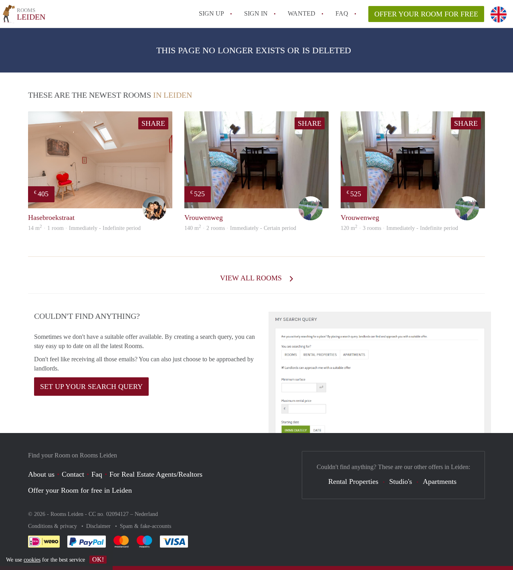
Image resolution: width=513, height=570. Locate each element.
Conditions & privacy (53, 526)
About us (41, 474)
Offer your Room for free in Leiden (80, 490)
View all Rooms (252, 278)
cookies (32, 560)
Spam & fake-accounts (145, 526)
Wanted (301, 13)
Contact (73, 474)
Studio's (400, 481)
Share (153, 123)
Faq (96, 474)
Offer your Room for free (426, 14)
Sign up (211, 13)
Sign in (256, 13)
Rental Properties (353, 481)
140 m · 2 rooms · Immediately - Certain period (240, 228)
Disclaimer (99, 526)
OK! (98, 559)
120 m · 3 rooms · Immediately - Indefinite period (399, 228)
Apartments (439, 481)
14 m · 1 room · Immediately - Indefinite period (84, 228)
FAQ (341, 13)
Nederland (146, 514)
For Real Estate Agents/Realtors (155, 474)
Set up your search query (91, 387)
